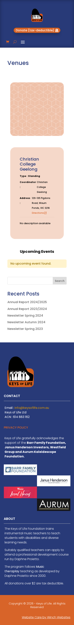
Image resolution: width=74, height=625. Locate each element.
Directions (39, 212)
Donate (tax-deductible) (35, 30)
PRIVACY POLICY (16, 427)
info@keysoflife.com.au (32, 408)
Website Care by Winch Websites (46, 617)
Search (60, 281)
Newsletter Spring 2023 (25, 329)
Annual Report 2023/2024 (27, 309)
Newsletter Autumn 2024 (26, 322)
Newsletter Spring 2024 (25, 315)
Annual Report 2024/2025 (27, 302)
